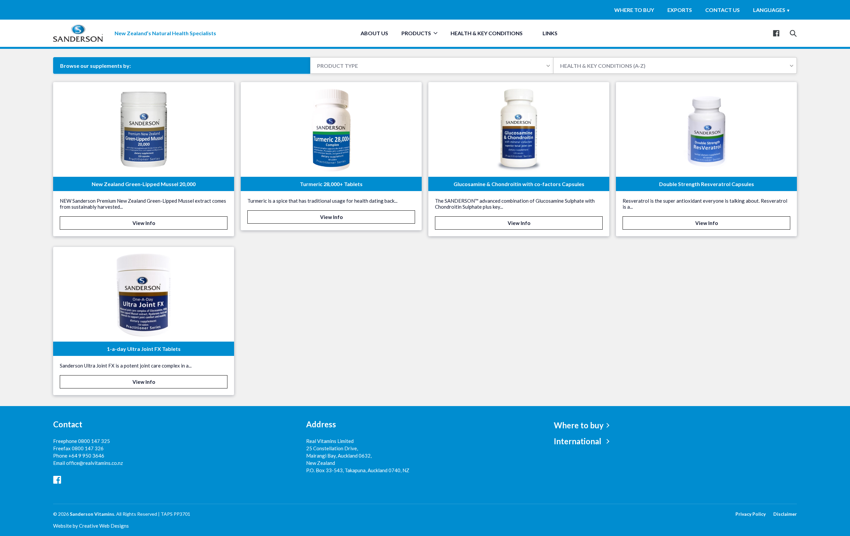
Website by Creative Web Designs (91, 526)
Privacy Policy (750, 514)
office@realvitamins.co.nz (94, 463)
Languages (771, 10)
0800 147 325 (94, 441)
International (577, 441)
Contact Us (722, 10)
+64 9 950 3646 (86, 456)
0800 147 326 (88, 448)
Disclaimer (785, 514)
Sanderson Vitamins (92, 514)
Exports (679, 10)
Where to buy (634, 10)
